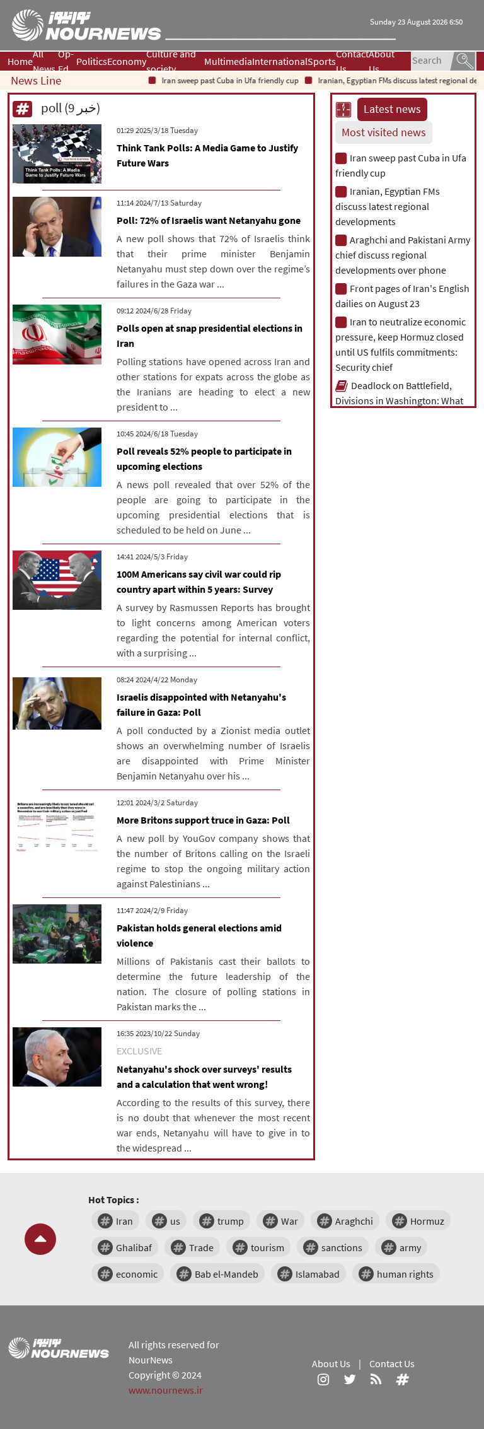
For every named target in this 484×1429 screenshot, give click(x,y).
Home (20, 61)
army (410, 1247)
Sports (322, 61)
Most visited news (384, 132)
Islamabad (318, 1274)
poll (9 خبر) (69, 107)
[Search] (462, 60)
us (175, 1221)
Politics (91, 61)
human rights (405, 1274)
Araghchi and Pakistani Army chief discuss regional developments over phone (402, 254)
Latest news (392, 109)
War (289, 1221)
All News (44, 61)
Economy (126, 61)
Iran (124, 1221)
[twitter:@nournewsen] (349, 1378)
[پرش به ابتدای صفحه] (40, 1239)
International (280, 61)
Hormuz (427, 1221)
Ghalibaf (134, 1247)
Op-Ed (66, 61)
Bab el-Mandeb (226, 1274)
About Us (382, 61)
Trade (201, 1247)
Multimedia (228, 61)
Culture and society (171, 61)
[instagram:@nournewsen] (323, 1378)
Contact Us (352, 61)
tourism (267, 1247)
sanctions (341, 1247)
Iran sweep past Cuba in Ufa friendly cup (218, 80)
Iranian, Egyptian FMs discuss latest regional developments (387, 206)
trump (230, 1221)
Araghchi (354, 1221)
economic (137, 1274)
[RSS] (376, 1378)
